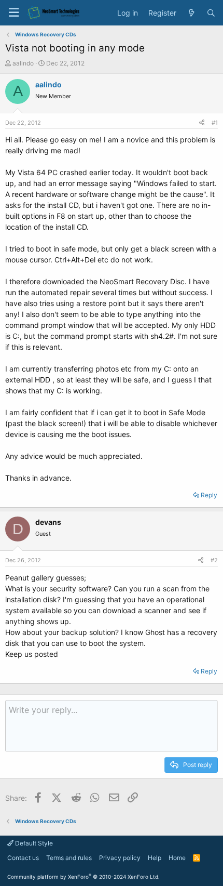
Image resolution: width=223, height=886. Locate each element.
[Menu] (13, 12)
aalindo (23, 63)
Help (154, 858)
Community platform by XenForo (83, 877)
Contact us (23, 858)
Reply (209, 495)
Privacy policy (120, 858)
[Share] (202, 123)
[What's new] (191, 13)
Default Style (33, 843)
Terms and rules (69, 858)
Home (177, 858)
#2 (214, 560)
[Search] (211, 13)
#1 (215, 122)
